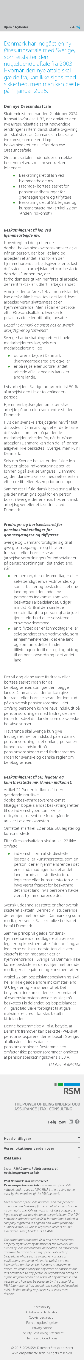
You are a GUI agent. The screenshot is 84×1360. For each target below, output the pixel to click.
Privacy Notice (42, 1328)
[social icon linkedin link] (70, 1121)
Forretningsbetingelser (42, 1323)
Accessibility (42, 1307)
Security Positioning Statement (42, 1333)
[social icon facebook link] (77, 1121)
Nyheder (21, 27)
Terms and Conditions (42, 1338)
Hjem (8, 27)
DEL (72, 27)
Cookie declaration (42, 1317)
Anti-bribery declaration (42, 1312)
